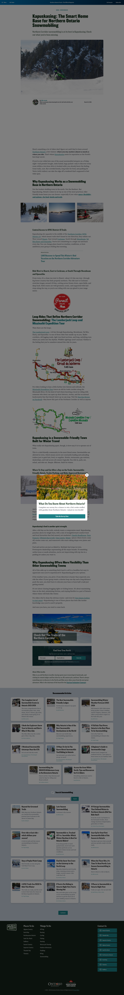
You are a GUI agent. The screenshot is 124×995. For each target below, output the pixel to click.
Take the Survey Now (62, 516)
